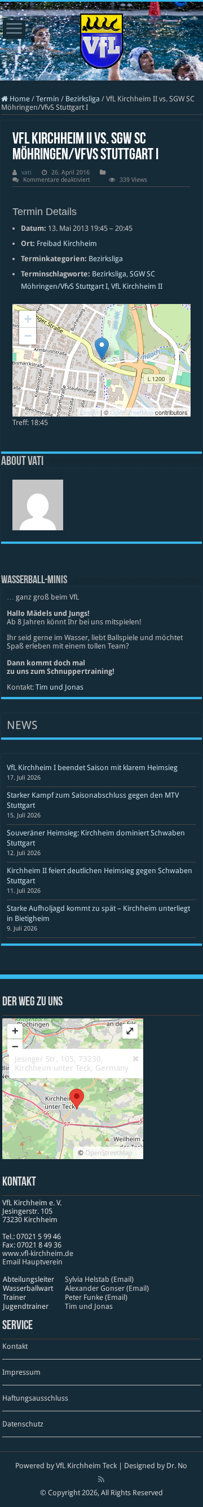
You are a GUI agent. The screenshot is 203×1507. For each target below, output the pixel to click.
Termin (47, 99)
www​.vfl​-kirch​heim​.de (37, 1253)
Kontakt (15, 1346)
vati (26, 172)
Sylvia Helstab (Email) (99, 1279)
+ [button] (28, 319)
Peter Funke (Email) (96, 1297)
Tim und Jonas (59, 687)
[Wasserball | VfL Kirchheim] (101, 38)
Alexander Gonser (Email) (107, 1288)
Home (19, 99)
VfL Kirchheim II (136, 286)
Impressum (21, 1372)
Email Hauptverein (32, 1262)
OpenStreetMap (131, 412)
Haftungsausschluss (35, 1398)
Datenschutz (22, 1424)
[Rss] (101, 1479)
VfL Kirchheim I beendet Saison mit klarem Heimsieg (92, 767)
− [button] (28, 336)
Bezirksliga (82, 99)
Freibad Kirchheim (67, 243)
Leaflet (89, 412)
